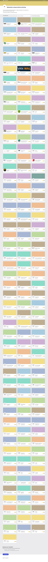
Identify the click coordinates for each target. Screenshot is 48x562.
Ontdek (5, 554)
